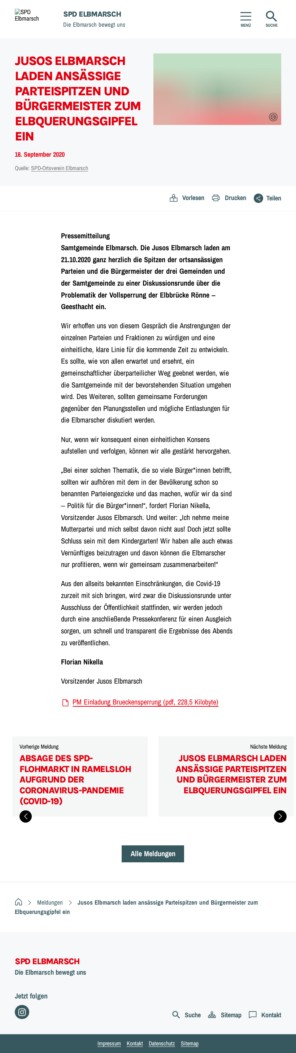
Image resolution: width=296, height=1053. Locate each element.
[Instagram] (22, 1012)
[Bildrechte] (273, 117)
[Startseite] (18, 902)
